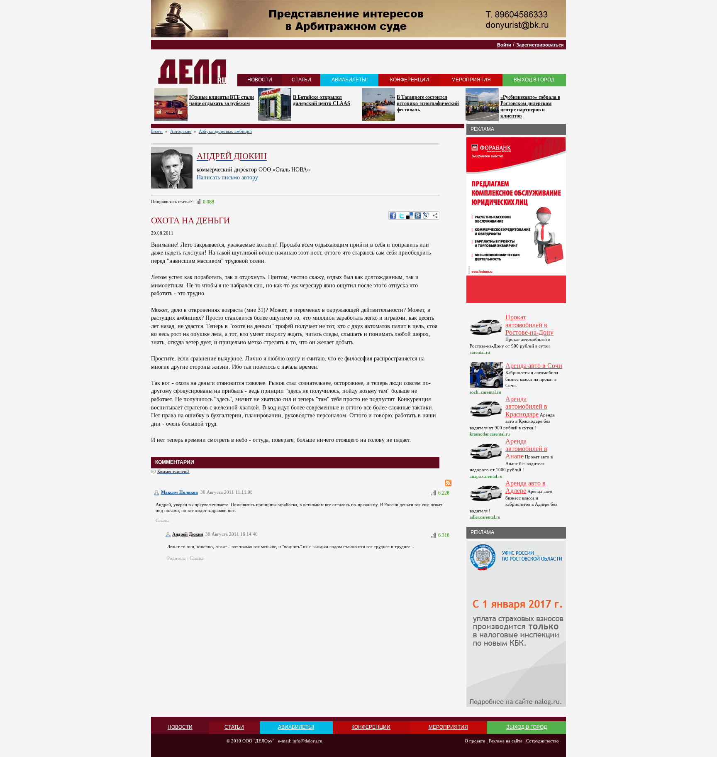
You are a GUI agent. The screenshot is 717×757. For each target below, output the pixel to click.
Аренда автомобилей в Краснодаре (526, 406)
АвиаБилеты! (350, 80)
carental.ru (480, 352)
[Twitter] (401, 215)
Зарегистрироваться (539, 44)
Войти (504, 44)
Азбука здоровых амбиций (225, 131)
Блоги (157, 131)
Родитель (176, 558)
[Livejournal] (426, 215)
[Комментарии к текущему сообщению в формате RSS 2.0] (448, 483)
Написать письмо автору (227, 177)
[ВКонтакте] (418, 215)
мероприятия (471, 80)
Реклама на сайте (505, 740)
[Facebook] (393, 215)
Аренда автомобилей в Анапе (526, 449)
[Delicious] (409, 215)
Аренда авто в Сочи (533, 365)
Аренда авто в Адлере (525, 487)
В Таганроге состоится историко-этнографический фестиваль (428, 103)
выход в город (534, 80)
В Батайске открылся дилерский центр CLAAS (321, 100)
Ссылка (163, 520)
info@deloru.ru (307, 740)
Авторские (180, 131)
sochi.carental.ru (485, 392)
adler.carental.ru (485, 516)
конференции (409, 80)
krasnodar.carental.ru (490, 433)
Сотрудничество (542, 740)
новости (259, 80)
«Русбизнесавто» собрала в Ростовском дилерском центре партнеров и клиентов (530, 106)
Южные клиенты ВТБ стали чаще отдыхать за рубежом (221, 100)
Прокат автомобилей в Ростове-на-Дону (529, 325)
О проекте (475, 740)
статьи (301, 80)
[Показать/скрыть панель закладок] (435, 215)
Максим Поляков (179, 492)
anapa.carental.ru (486, 476)
